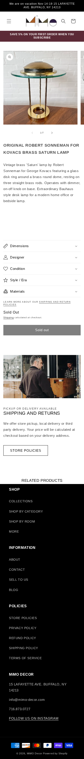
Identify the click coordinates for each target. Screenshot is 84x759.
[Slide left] (32, 133)
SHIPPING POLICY (23, 648)
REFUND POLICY (22, 638)
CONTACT (17, 569)
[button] (9, 21)
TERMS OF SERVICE (25, 658)
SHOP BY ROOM (22, 521)
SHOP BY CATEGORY (26, 511)
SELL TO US (18, 579)
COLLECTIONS (21, 501)
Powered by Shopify (55, 753)
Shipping (8, 317)
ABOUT (14, 559)
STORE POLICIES (25, 450)
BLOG (13, 590)
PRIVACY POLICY (22, 628)
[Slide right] (52, 133)
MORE (14, 531)
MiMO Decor (34, 753)
